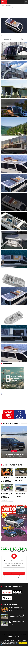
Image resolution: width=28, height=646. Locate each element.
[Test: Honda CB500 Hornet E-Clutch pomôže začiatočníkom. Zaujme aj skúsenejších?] (7, 488)
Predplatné (23, 634)
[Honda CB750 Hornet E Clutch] (14, 442)
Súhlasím (22, 642)
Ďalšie (24, 39)
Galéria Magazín (14, 453)
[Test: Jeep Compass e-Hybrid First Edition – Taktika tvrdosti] (21, 488)
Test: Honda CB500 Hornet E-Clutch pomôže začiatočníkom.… (17, 622)
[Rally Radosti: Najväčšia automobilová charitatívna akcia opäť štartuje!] (7, 472)
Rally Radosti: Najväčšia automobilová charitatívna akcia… (16, 609)
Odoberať (14, 573)
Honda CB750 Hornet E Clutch (14, 456)
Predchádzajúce (6, 39)
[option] (14, 443)
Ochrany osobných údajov (14, 577)
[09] (14, 51)
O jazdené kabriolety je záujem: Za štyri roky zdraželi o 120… (17, 615)
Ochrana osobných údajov (10, 634)
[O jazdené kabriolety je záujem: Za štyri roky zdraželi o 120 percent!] (21, 472)
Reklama (10, 636)
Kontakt (17, 636)
